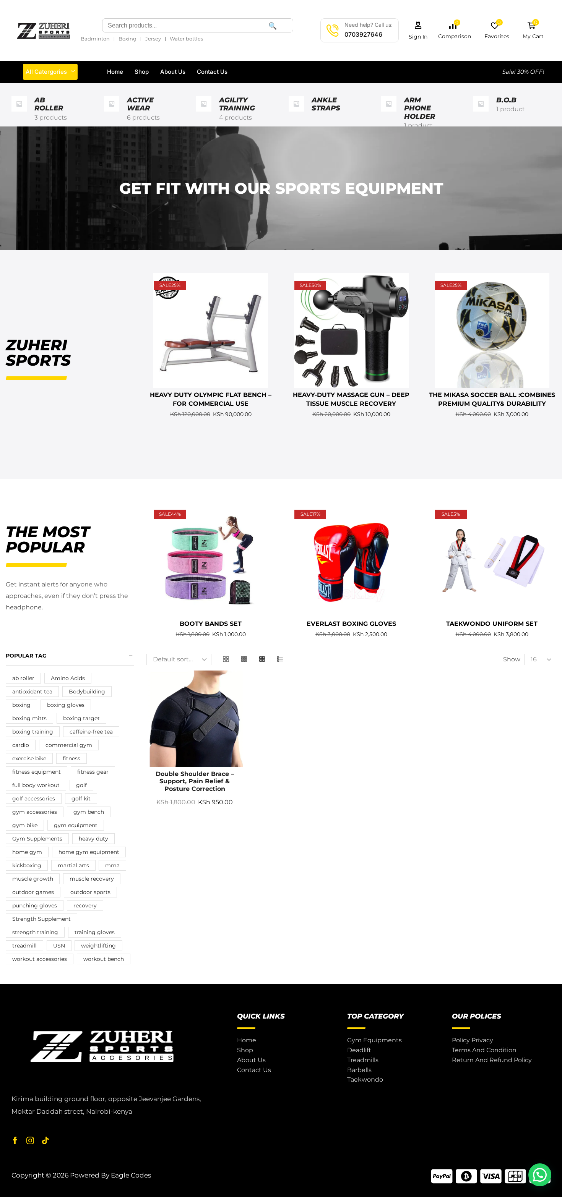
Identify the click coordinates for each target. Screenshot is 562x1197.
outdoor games (33, 892)
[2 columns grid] (226, 659)
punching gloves (34, 905)
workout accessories (39, 959)
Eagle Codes (131, 1175)
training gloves (95, 932)
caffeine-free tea (91, 731)
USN (59, 945)
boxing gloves (65, 704)
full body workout (36, 785)
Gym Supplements (37, 838)
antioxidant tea (32, 691)
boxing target (81, 718)
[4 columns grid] (262, 659)
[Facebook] (15, 1140)
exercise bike (29, 758)
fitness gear (93, 771)
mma (112, 865)
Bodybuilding (87, 691)
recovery (85, 905)
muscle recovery (92, 878)
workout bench (103, 959)
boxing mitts (29, 718)
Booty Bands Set (211, 623)
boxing (21, 704)
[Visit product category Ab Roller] (19, 113)
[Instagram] (30, 1140)
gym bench (88, 811)
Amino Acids (68, 678)
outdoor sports (90, 892)
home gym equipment (88, 852)
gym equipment (75, 825)
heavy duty (93, 838)
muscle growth (32, 878)
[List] (280, 659)
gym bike (24, 825)
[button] (418, 30)
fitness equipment (36, 771)
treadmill (24, 945)
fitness (71, 758)
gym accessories (34, 811)
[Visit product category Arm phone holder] (388, 113)
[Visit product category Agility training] (203, 113)
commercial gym (68, 745)
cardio (20, 745)
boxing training (32, 731)
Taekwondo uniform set (492, 623)
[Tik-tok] (45, 1140)
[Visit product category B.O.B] (481, 113)
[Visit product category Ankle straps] (296, 113)
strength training (35, 932)
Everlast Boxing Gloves (351, 623)
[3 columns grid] (244, 659)
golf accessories (33, 798)
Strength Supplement (41, 918)
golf (81, 785)
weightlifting (98, 945)
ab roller (23, 678)
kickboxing (26, 865)
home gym (27, 852)
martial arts (73, 865)
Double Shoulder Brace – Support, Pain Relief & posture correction (195, 781)
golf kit (81, 798)
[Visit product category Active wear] (111, 113)
